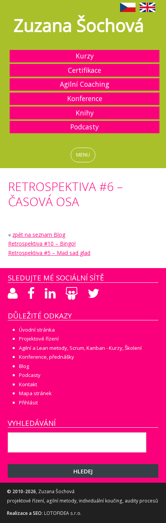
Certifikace (84, 70)
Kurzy (85, 55)
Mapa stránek (35, 393)
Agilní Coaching (84, 84)
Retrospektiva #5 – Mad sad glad (49, 252)
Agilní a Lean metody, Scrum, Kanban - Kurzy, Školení (80, 347)
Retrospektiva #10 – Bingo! (42, 243)
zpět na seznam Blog (38, 234)
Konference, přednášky (46, 356)
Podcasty (84, 126)
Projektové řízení (39, 338)
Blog (24, 366)
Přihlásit (28, 402)
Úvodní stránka (37, 329)
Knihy (85, 112)
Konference (84, 98)
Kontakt (28, 384)
